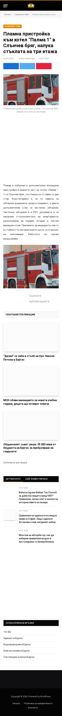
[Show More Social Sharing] (55, 66)
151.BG (7, 632)
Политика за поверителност (38, 703)
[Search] (57, 6)
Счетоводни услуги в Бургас (19, 657)
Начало (7, 14)
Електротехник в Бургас (16, 650)
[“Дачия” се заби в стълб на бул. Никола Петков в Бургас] (31, 337)
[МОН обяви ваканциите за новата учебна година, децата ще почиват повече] (31, 381)
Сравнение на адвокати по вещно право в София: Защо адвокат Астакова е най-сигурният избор (38, 518)
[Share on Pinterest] (44, 66)
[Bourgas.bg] (31, 5)
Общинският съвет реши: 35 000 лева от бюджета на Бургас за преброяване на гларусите (29, 448)
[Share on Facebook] (11, 66)
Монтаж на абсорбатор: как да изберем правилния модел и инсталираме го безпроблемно (36, 538)
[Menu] (5, 6)
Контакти (33, 707)
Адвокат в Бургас (13, 638)
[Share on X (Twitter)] (27, 66)
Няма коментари (26, 58)
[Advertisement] (31, 151)
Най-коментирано (36, 479)
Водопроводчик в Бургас (17, 644)
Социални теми (21, 14)
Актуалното (13, 479)
